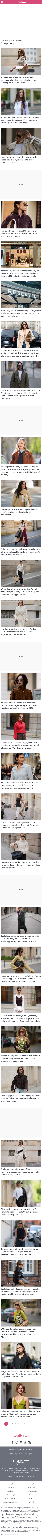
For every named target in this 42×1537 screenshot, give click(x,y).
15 (24, 1424)
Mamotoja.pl (11, 1495)
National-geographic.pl (10, 1502)
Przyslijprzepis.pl (31, 1491)
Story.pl (31, 1502)
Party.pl (31, 1484)
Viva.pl (31, 1495)
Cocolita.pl (10, 1491)
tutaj (17, 1534)
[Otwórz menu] (2, 2)
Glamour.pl (10, 1487)
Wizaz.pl (31, 1498)
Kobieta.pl (31, 1487)
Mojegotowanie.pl (10, 1498)
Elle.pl (11, 1484)
